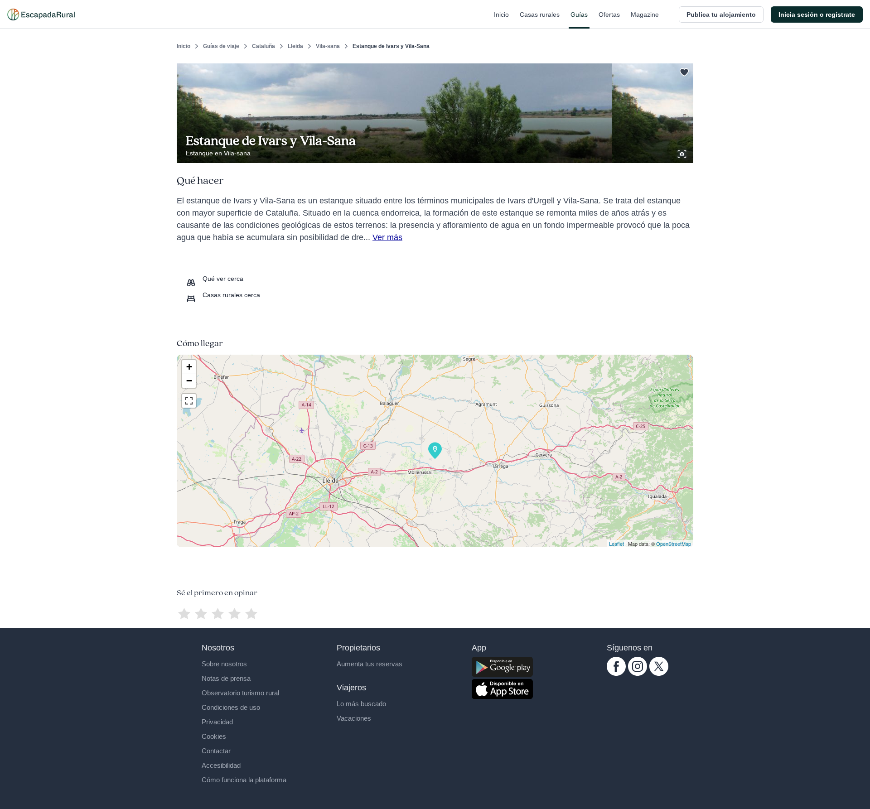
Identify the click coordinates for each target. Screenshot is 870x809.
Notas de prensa (226, 678)
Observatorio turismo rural (240, 693)
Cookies (214, 736)
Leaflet (616, 543)
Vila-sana (328, 46)
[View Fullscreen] (189, 401)
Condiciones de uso (231, 707)
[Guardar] (683, 70)
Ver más (387, 237)
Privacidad (217, 722)
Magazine (645, 14)
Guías (579, 14)
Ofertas (609, 14)
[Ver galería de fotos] (683, 152)
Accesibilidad (221, 765)
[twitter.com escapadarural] (658, 673)
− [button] (189, 380)
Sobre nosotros (224, 664)
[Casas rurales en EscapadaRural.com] (41, 14)
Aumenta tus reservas (369, 664)
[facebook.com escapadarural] (616, 673)
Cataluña (263, 46)
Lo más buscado (361, 704)
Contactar (216, 751)
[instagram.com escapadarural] (637, 673)
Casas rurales (540, 14)
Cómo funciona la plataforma (244, 780)
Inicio (501, 14)
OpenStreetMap (673, 543)
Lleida (295, 46)
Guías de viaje (221, 46)
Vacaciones (354, 718)
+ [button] (189, 366)
